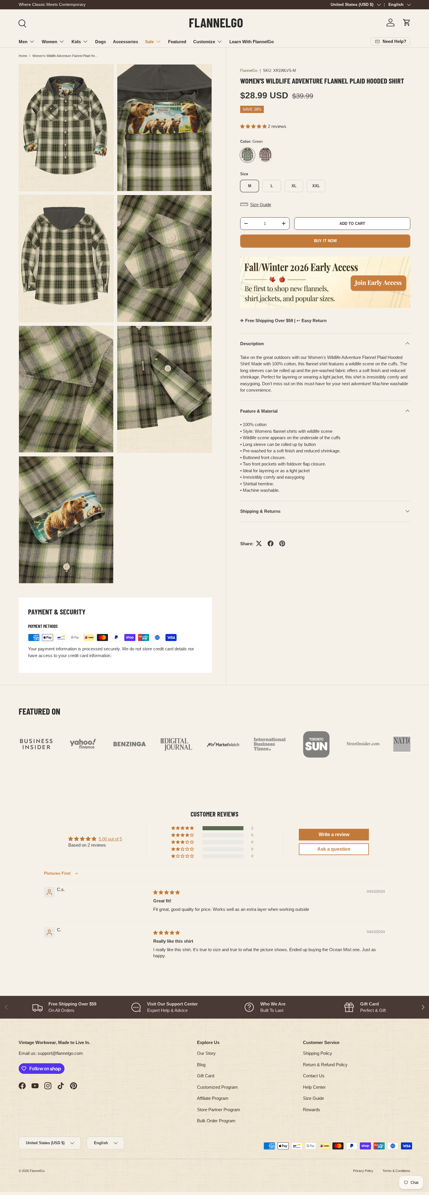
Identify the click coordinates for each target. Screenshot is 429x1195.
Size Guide (313, 1098)
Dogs (100, 41)
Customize (204, 41)
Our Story (206, 1053)
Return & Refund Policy (325, 1064)
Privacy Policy (363, 1171)
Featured (177, 41)
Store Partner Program (218, 1109)
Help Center (314, 1087)
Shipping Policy (317, 1053)
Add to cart (352, 223)
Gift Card (205, 1075)
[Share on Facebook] (270, 543)
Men (23, 41)
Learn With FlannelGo (251, 41)
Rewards (311, 1109)
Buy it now (325, 240)
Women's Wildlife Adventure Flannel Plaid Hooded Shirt (65, 56)
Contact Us (314, 1075)
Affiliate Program (213, 1098)
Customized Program (217, 1087)
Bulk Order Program (216, 1120)
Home (23, 56)
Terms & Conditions (396, 1171)
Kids (76, 41)
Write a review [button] (334, 834)
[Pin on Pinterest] (282, 543)
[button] (406, 22)
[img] (166, 892)
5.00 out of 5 (110, 838)
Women (49, 41)
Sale (149, 41)
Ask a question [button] (333, 849)
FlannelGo (248, 70)
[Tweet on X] (259, 543)
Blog (201, 1064)
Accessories (125, 41)
